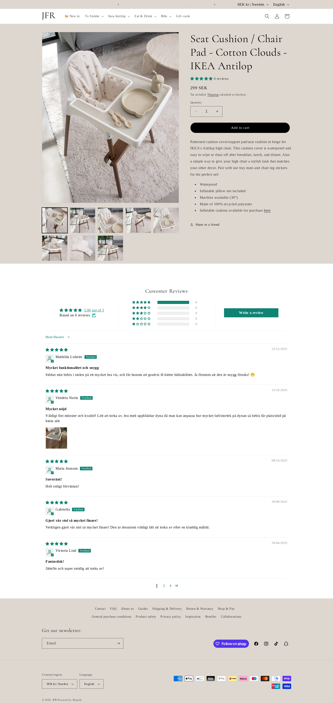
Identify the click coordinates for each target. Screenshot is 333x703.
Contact (100, 608)
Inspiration (193, 616)
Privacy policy (170, 616)
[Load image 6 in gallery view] (55, 248)
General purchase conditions (111, 616)
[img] (57, 350)
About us (127, 608)
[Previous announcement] (118, 4)
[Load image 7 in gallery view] (82, 248)
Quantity (196, 102)
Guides (143, 608)
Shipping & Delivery (167, 608)
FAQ (113, 608)
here (267, 210)
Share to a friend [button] (207, 224)
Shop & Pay (226, 608)
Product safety (146, 616)
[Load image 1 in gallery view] (55, 220)
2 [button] (164, 586)
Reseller (211, 616)
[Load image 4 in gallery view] (138, 220)
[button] (93, 16)
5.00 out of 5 (94, 310)
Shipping (213, 94)
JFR (55, 699)
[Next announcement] (215, 4)
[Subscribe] (118, 643)
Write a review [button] (251, 313)
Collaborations (231, 616)
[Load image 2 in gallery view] (82, 220)
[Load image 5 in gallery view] (166, 220)
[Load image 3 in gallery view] (110, 220)
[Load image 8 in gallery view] (110, 248)
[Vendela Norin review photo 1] (56, 438)
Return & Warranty (199, 608)
